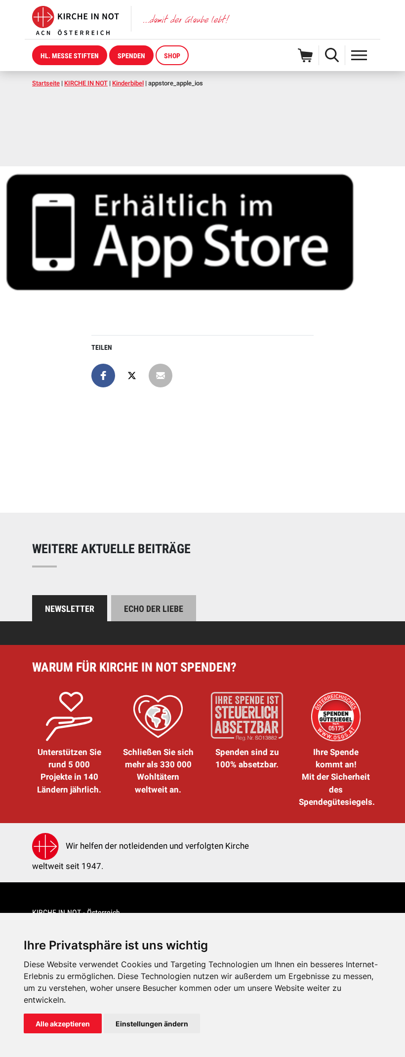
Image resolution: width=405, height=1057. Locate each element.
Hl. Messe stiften (69, 56)
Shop (172, 56)
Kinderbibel (128, 83)
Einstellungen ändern (152, 1023)
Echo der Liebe (153, 609)
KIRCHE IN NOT (86, 83)
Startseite (46, 83)
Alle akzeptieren (63, 1023)
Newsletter (69, 609)
